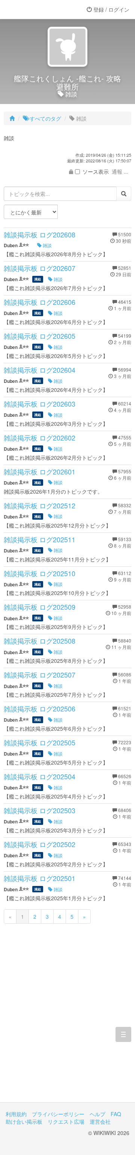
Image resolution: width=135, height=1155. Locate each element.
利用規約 (16, 1114)
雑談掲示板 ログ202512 (39, 505)
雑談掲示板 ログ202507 (39, 674)
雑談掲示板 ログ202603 (39, 403)
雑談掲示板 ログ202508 (39, 641)
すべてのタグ (44, 118)
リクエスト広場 (66, 1121)
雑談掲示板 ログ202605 (39, 336)
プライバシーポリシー (58, 1114)
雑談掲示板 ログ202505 (39, 742)
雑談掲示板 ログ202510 (39, 573)
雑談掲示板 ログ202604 (39, 370)
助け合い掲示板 (24, 1121)
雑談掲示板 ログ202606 (39, 302)
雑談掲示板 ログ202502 (39, 844)
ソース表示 (95, 171)
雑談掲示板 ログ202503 (39, 810)
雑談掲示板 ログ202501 (39, 878)
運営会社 (100, 1121)
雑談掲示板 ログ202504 (39, 776)
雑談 (47, 245)
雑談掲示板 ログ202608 (39, 234)
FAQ (116, 1114)
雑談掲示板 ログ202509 (39, 607)
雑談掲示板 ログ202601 (39, 471)
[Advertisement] (67, 1023)
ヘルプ (97, 1114)
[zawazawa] (35, 9)
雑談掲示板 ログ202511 (39, 539)
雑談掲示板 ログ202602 (39, 437)
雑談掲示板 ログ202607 (39, 268)
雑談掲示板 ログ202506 (39, 708)
